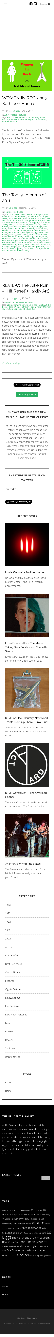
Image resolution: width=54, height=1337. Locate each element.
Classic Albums (12, 972)
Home (8, 1090)
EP (23, 1238)
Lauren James (40, 236)
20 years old (36, 1210)
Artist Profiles (10, 114)
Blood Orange (24, 220)
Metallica (25, 240)
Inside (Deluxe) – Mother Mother (25, 572)
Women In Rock (9, 121)
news (4, 1250)
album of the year (35, 214)
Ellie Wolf (16, 1237)
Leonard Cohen (9, 238)
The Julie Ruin (40, 119)
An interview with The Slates (23, 863)
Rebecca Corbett (9, 1255)
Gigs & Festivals (13, 989)
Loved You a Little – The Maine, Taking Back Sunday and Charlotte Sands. (26, 647)
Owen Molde (8, 244)
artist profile (12, 117)
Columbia (27, 1233)
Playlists (9, 1031)
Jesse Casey (14, 110)
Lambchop (28, 236)
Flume (31, 228)
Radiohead (46, 244)
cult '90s (35, 1233)
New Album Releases (14, 302)
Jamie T (11, 234)
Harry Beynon (14, 232)
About (8, 1082)
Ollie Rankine (45, 242)
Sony (31, 1255)
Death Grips (27, 226)
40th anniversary (21, 1218)
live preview (14, 1246)
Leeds (39, 1242)
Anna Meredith (15, 218)
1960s (8, 904)
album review (16, 1228)
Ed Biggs (13, 207)
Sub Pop (36, 1255)
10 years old (11, 1210)
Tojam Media (32, 1318)
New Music (44, 1246)
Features (22, 114)
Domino (42, 1233)
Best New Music (13, 964)
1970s (8, 913)
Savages (6, 246)
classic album (15, 1232)
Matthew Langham (11, 240)
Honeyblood (28, 232)
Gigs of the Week (34, 1237)
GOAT (23, 230)
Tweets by (10, 489)
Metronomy (35, 240)
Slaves (21, 246)
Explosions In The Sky (17, 228)
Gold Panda (32, 230)
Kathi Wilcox (14, 307)
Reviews (29, 302)
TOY (38, 248)
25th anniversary (31, 1214)
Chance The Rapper (29, 222)
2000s (8, 938)
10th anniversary (23, 1210)
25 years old (18, 1214)
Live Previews (12, 1006)
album (9, 305)
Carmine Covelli (20, 305)
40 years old (7, 1219)
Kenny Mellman (44, 307)
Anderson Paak (35, 216)
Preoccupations (32, 244)
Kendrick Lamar (15, 236)
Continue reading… (11, 363)
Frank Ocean (41, 228)
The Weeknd (29, 248)
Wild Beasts (7, 250)
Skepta (14, 246)
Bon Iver (46, 220)
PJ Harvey (19, 244)
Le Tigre (29, 119)
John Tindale (34, 234)
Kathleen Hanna (16, 119)
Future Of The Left (11, 230)
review (5, 309)
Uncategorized (12, 1056)
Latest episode (12, 997)
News (8, 1023)
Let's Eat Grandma (26, 238)
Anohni (26, 218)
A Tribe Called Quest (16, 214)
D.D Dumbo (34, 224)
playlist (28, 1250)
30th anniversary (44, 1215)
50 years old (35, 1219)
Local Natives (42, 238)
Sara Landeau (15, 309)
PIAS (22, 1250)
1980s (8, 921)
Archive (9, 947)
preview (41, 1250)
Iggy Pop (39, 232)
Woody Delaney (21, 250)
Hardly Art (42, 305)
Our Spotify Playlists (27, 394)
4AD (4, 1210)
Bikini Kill (23, 117)
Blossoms (36, 220)
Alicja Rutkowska (18, 216)
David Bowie (15, 226)
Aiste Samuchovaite (21, 1223)
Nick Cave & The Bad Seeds (25, 242)
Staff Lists (18, 212)
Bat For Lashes (38, 218)
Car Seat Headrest (10, 222)
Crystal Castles (21, 224)
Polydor (34, 1251)
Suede (28, 246)
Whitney (45, 248)
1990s (8, 930)
